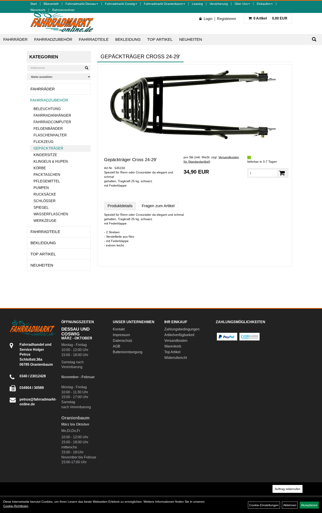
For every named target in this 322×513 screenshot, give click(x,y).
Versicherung (219, 3)
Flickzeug (43, 142)
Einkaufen (264, 3)
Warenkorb (37, 9)
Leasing (197, 3)
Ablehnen (289, 505)
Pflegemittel (47, 181)
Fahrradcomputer (52, 122)
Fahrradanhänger (52, 115)
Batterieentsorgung (127, 352)
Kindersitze (45, 155)
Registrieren (226, 19)
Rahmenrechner (63, 9)
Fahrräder (15, 39)
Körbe (40, 168)
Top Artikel (160, 39)
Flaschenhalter (50, 135)
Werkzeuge (45, 221)
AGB (116, 346)
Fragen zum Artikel (158, 206)
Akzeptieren (309, 505)
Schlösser (45, 201)
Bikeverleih (51, 3)
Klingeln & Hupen (51, 161)
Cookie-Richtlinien (15, 506)
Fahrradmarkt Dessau (80, 3)
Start (33, 3)
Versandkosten (176, 340)
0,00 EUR (270, 18)
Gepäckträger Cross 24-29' (130, 159)
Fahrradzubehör (53, 39)
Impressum (121, 335)
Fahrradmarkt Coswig (120, 3)
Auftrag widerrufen (287, 489)
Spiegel (41, 207)
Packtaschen (47, 174)
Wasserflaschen (51, 214)
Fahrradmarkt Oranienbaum (163, 3)
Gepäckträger (48, 148)
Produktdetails (120, 206)
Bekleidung (128, 39)
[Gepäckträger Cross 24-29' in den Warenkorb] (282, 173)
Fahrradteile (94, 39)
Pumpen (41, 188)
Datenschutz (122, 340)
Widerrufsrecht (175, 358)
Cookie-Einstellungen (264, 505)
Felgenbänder (48, 128)
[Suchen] (314, 39)
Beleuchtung (47, 109)
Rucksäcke (45, 194)
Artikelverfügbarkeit (179, 335)
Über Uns (241, 3)
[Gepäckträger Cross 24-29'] (194, 105)
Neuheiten (190, 39)
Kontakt (119, 329)
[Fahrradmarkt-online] (62, 20)
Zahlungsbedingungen (182, 329)
